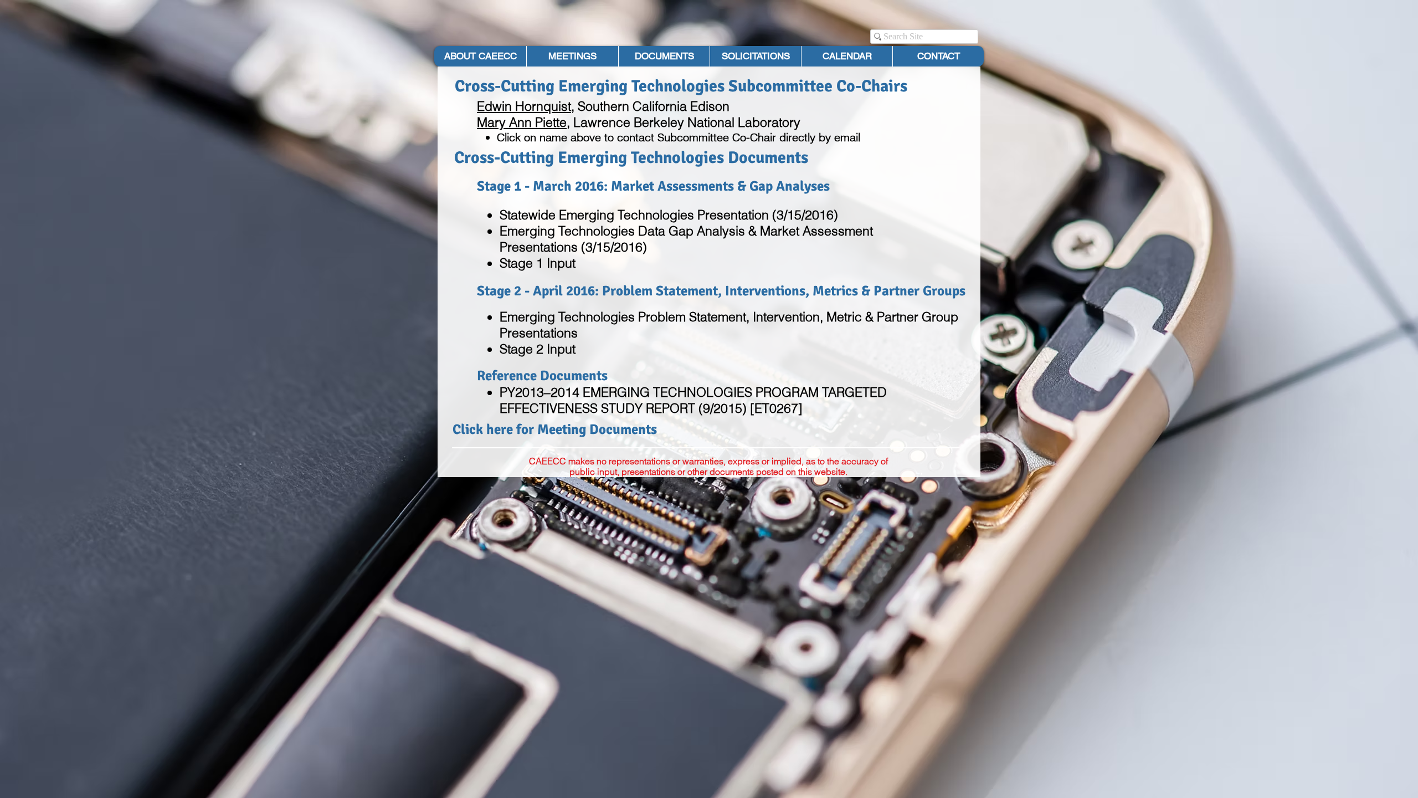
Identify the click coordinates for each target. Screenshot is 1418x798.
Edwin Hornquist (524, 106)
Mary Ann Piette (522, 122)
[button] (664, 56)
